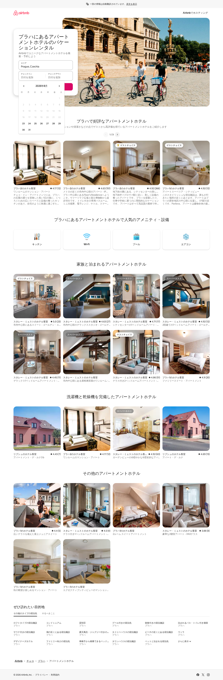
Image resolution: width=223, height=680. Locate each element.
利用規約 (55, 674)
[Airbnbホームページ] (21, 13)
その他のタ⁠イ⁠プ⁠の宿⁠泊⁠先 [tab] (25, 613)
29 (59, 123)
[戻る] (105, 134)
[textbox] (32, 77)
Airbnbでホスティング (195, 12)
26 (41, 123)
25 (35, 123)
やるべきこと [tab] (48, 613)
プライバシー (41, 674)
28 (53, 123)
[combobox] (45, 66)
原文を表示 (131, 4)
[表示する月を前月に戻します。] (24, 86)
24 (29, 123)
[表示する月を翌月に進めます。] (59, 86)
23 (23, 123)
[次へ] (117, 134)
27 (47, 123)
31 (29, 129)
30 (23, 129)
